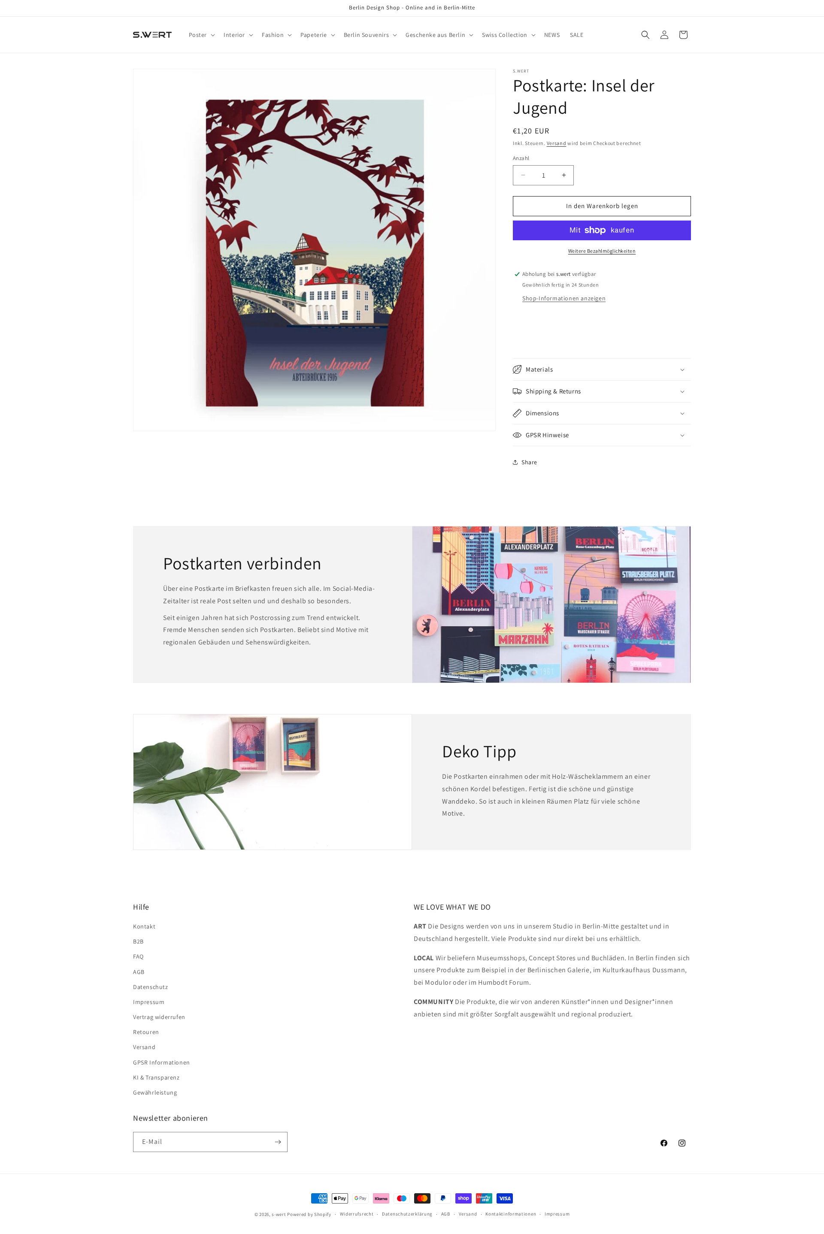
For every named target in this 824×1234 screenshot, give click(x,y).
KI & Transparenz (156, 1077)
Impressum (148, 1002)
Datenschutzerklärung (407, 1214)
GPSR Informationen (161, 1062)
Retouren (146, 1032)
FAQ (138, 956)
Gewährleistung (155, 1092)
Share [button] (529, 462)
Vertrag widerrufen (159, 1017)
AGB (139, 972)
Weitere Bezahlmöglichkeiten (602, 251)
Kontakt (144, 926)
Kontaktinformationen (510, 1214)
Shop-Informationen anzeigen (564, 298)
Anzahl (521, 158)
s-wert (279, 1214)
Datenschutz (150, 987)
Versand (556, 143)
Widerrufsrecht (357, 1214)
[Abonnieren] (277, 1142)
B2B (138, 941)
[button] (201, 35)
